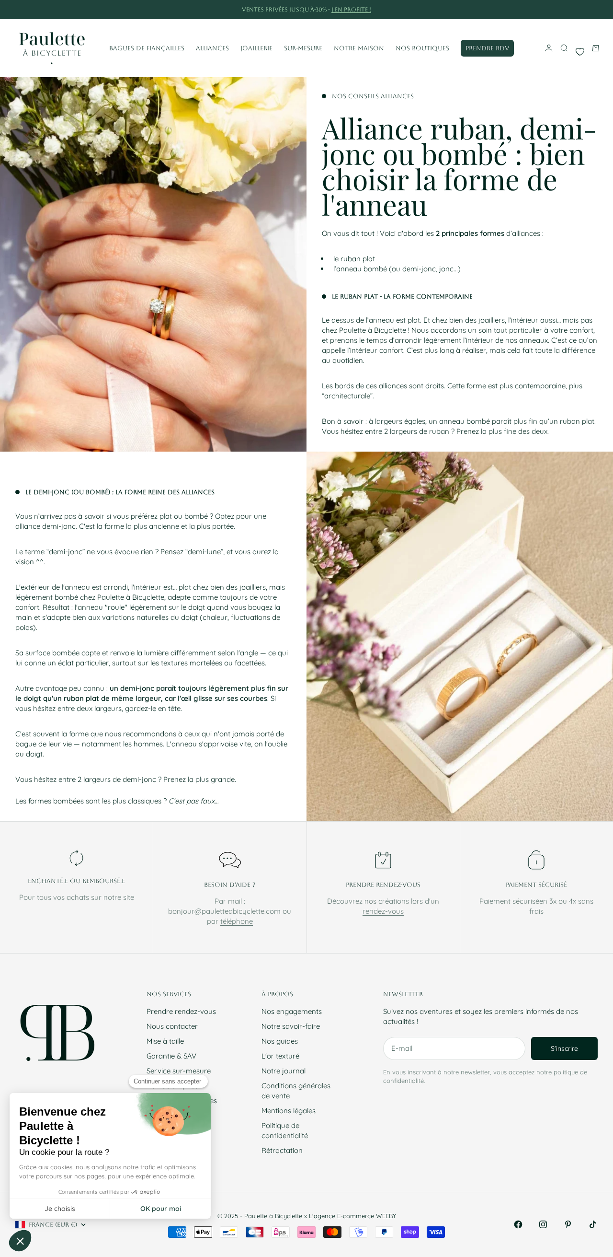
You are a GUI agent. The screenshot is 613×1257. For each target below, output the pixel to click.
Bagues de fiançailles (146, 48)
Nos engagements (291, 1011)
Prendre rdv (487, 48)
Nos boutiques (422, 48)
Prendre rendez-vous (181, 1011)
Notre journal (283, 1070)
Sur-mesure (303, 48)
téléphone (236, 921)
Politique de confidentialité (284, 1130)
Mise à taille (165, 1041)
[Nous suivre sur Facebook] (518, 1224)
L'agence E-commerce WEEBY (352, 1216)
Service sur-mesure (179, 1070)
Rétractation (282, 1150)
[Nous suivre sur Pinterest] (568, 1224)
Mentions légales (288, 1110)
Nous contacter (172, 1026)
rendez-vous (383, 911)
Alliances (212, 48)
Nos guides (279, 1041)
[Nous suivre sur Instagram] (543, 1224)
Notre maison (359, 48)
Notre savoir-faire (290, 1026)
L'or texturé (280, 1055)
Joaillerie (256, 48)
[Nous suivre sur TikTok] (593, 1224)
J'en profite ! (351, 9)
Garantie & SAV (171, 1055)
